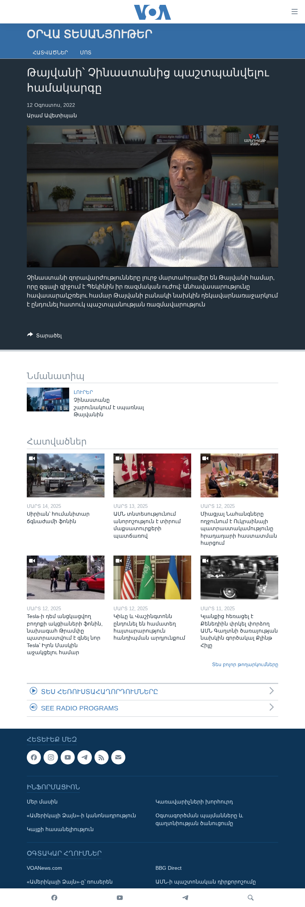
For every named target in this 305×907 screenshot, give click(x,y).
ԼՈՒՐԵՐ (83, 392)
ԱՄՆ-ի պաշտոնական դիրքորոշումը (205, 882)
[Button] (44, 337)
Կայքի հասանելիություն (60, 830)
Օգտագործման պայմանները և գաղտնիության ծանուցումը (199, 820)
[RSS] (101, 757)
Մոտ (86, 52)
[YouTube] (120, 897)
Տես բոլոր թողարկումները (245, 664)
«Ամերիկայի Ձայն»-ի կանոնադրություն (81, 816)
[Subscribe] (118, 757)
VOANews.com (44, 868)
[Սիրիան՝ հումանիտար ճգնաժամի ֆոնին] (66, 475)
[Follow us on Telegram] (84, 757)
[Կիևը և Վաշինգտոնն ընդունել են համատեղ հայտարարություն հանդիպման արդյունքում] (152, 577)
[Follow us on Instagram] (51, 757)
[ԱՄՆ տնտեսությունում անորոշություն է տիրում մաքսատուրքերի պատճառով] (152, 475)
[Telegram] (185, 897)
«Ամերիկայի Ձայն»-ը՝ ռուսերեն (70, 882)
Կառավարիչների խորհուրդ (194, 802)
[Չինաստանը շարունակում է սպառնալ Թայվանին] (48, 399)
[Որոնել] (251, 897)
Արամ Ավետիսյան (52, 115)
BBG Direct (168, 868)
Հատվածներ (50, 52)
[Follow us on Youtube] (68, 757)
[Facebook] (54, 897)
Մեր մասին (42, 802)
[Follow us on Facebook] (34, 757)
